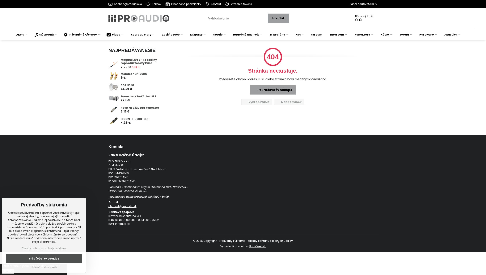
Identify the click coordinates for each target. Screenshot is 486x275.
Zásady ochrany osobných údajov (270, 241)
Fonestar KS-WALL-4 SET (138, 96)
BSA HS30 (127, 85)
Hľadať (278, 18)
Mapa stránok (291, 102)
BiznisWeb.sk (257, 246)
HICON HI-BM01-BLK (135, 119)
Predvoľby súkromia (232, 241)
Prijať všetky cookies (44, 258)
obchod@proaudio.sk (122, 206)
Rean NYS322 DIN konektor (140, 108)
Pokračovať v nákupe (274, 90)
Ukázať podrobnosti (44, 267)
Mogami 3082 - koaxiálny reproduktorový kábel (139, 61)
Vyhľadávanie (258, 102)
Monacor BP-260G (134, 74)
